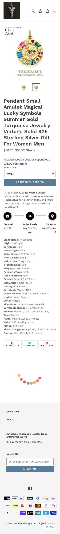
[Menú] (54, 10)
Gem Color (10, 167)
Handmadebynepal (22, 523)
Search (10, 419)
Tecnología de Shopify (44, 523)
